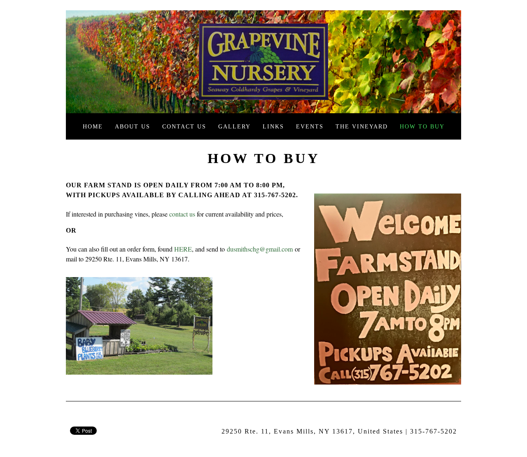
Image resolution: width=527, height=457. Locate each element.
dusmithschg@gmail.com (260, 249)
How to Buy (422, 126)
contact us (182, 214)
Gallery (234, 126)
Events (310, 126)
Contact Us (184, 126)
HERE (183, 249)
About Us (132, 126)
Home (93, 126)
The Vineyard (362, 126)
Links (273, 126)
